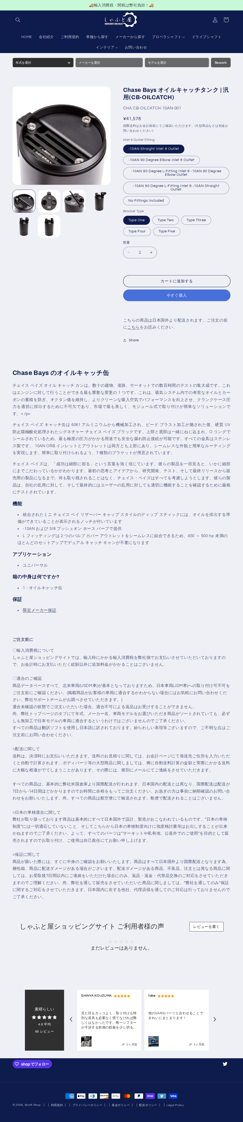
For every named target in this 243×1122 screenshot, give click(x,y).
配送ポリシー (148, 1105)
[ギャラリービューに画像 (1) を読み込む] (24, 201)
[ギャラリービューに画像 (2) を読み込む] (49, 201)
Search (221, 62)
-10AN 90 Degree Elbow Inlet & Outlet (161, 160)
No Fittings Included (146, 200)
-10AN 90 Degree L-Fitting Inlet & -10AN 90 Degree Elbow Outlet (176, 172)
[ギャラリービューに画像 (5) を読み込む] (24, 226)
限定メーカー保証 (39, 610)
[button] (18, 19)
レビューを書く (206, 927)
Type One (136, 220)
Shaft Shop (33, 1105)
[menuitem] (27, 37)
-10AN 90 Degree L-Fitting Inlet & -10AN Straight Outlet (176, 187)
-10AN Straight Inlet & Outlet (153, 149)
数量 (126, 242)
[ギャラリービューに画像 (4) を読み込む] (99, 201)
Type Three (196, 220)
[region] (121, 5)
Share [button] (134, 340)
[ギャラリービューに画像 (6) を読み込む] (49, 226)
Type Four (137, 231)
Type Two (166, 220)
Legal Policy (175, 1105)
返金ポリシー (121, 1105)
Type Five (167, 231)
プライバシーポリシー (87, 1105)
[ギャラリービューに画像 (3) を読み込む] (74, 201)
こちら (133, 327)
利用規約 (57, 1105)
